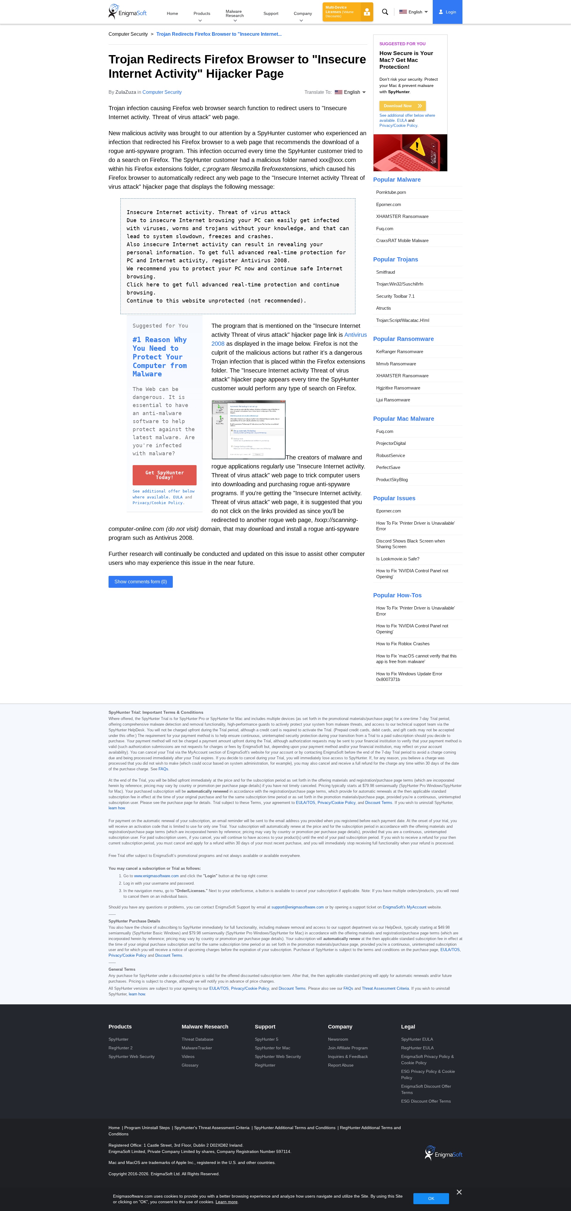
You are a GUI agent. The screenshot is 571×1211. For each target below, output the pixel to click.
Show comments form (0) (140, 581)
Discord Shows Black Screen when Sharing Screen (410, 543)
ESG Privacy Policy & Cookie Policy (428, 1074)
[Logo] (128, 12)
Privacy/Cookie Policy (158, 503)
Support (270, 13)
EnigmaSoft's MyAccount (404, 907)
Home (172, 13)
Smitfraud (385, 272)
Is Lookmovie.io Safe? (397, 558)
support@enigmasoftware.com (298, 907)
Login (451, 12)
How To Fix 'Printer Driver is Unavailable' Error (415, 526)
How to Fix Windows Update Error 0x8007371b (409, 676)
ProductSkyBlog (392, 479)
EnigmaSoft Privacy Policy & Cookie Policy (427, 1059)
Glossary (190, 1065)
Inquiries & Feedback (348, 1056)
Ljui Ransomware (393, 399)
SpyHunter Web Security (132, 1056)
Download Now (398, 106)
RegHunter (265, 1065)
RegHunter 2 (121, 1047)
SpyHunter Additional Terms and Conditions (295, 1127)
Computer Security (128, 34)
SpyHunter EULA (417, 1039)
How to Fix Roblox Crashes (403, 643)
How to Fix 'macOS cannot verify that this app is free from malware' (416, 658)
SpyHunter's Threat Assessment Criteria (212, 1127)
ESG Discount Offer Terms (426, 1101)
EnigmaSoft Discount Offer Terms (426, 1089)
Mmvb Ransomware (396, 363)
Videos (188, 1056)
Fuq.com (384, 228)
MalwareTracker (197, 1047)
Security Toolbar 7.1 (395, 296)
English (415, 12)
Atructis (383, 308)
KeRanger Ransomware (399, 351)
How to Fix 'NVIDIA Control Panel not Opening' (412, 573)
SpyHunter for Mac (272, 1047)
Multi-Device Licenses (340, 11)
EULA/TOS (305, 803)
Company (303, 13)
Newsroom (338, 1039)
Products (202, 13)
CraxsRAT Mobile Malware (402, 240)
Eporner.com (388, 204)
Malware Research (235, 13)
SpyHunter (118, 1039)
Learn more (227, 1201)
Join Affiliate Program (348, 1047)
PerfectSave (388, 467)
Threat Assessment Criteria (385, 988)
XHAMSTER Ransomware (402, 216)
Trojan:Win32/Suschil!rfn (399, 283)
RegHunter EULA (417, 1047)
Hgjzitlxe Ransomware (398, 387)
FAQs (163, 769)
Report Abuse (341, 1065)
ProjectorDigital (391, 443)
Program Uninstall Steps (147, 1127)
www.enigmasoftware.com (156, 876)
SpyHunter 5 (266, 1039)
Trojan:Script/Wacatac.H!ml (402, 320)
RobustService (390, 455)
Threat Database (198, 1039)
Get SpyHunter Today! (164, 475)
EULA (178, 497)
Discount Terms (378, 803)
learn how (117, 808)
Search (385, 12)
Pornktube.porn (391, 192)
